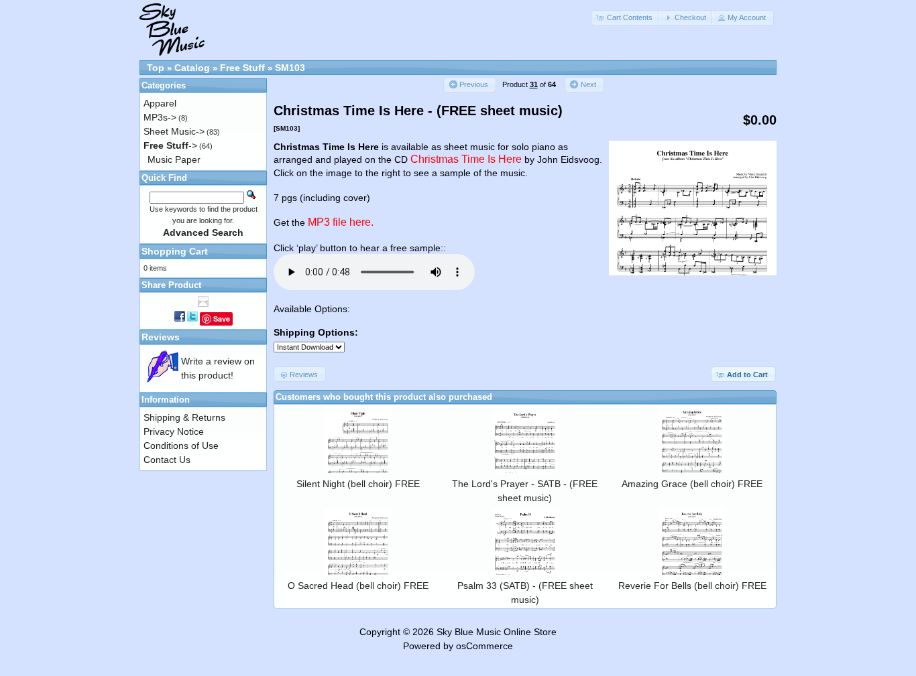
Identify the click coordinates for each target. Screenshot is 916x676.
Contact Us (167, 459)
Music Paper (174, 159)
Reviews (160, 337)
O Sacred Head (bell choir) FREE (358, 585)
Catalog (192, 67)
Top (155, 67)
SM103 (290, 67)
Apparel (160, 103)
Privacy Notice (174, 431)
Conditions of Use (181, 445)
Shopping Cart (174, 251)
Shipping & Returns (184, 417)
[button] (626, 17)
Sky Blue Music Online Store (497, 631)
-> (170, 145)
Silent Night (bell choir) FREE (358, 483)
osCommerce (484, 645)
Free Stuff (242, 67)
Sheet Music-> (174, 131)
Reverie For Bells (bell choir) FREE (692, 585)
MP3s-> (160, 117)
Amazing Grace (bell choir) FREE (692, 483)
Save (221, 319)
